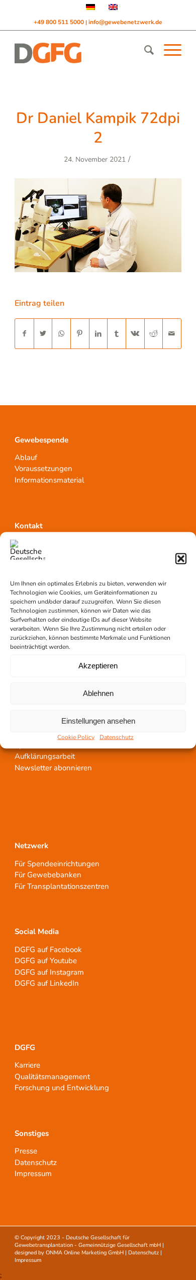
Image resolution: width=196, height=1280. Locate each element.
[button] (181, 558)
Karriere (27, 1065)
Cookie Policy (75, 737)
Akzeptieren (98, 665)
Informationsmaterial (49, 480)
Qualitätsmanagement (52, 1077)
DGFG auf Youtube (46, 961)
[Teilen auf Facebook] (24, 333)
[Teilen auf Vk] (135, 333)
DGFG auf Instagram (49, 972)
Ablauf (26, 457)
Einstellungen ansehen (98, 721)
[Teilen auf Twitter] (43, 333)
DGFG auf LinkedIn (47, 983)
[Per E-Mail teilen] (172, 333)
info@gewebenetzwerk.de (125, 22)
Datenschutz (117, 737)
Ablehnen (98, 693)
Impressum (33, 1174)
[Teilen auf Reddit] (154, 333)
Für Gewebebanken (48, 875)
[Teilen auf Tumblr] (117, 333)
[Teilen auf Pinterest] (80, 333)
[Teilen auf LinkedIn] (98, 333)
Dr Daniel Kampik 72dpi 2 (98, 128)
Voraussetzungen (43, 468)
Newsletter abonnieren (53, 768)
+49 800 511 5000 (59, 22)
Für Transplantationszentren (62, 886)
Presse (26, 1151)
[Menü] (167, 50)
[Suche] (144, 50)
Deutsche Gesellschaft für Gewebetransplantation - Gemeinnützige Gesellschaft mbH (88, 1241)
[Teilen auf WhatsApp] (61, 333)
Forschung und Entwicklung (62, 1088)
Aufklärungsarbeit (45, 756)
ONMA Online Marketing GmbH (85, 1252)
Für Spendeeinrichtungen (57, 864)
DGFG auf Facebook (48, 950)
